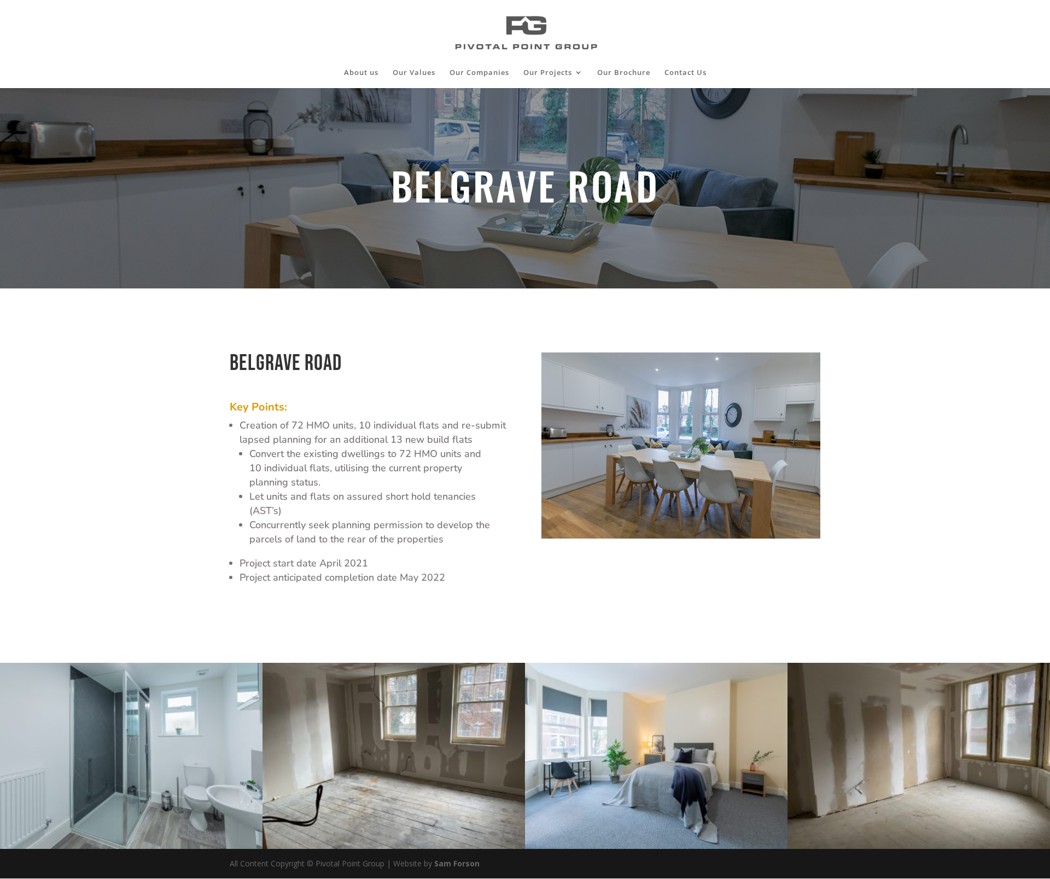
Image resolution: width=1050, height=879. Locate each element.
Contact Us (685, 72)
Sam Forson (457, 863)
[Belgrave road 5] (919, 848)
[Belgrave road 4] (393, 848)
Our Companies (479, 72)
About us (361, 72)
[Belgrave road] (656, 848)
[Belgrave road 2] (131, 848)
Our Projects (547, 72)
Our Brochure (623, 72)
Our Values (414, 72)
